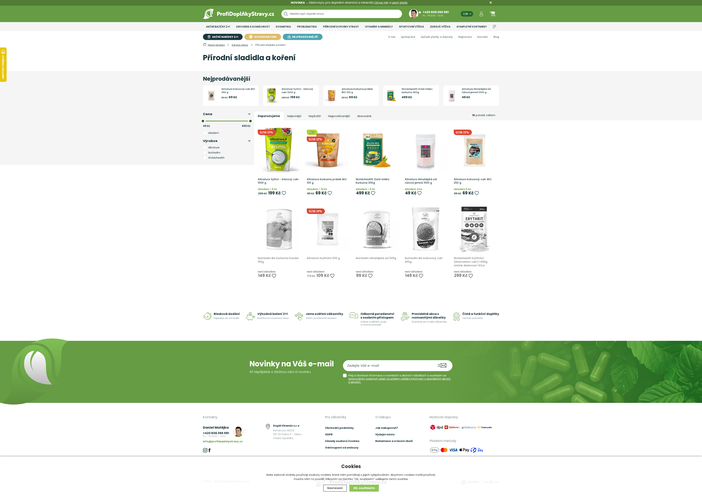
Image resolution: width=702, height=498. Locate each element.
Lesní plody (400, 3)
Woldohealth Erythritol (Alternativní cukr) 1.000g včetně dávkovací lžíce (470, 261)
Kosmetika (283, 26)
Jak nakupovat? (386, 428)
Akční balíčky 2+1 (218, 26)
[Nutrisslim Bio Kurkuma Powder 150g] (278, 229)
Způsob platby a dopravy (437, 37)
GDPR (329, 434)
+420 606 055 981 (436, 12)
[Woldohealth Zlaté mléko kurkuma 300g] (376, 150)
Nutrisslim (214, 152)
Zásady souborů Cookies (342, 441)
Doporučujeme (269, 116)
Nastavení (335, 488)
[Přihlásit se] (481, 13)
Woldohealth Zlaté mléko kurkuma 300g (417, 90)
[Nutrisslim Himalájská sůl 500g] (376, 229)
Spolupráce (408, 37)
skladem (213, 133)
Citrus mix (381, 3)
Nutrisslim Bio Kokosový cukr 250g (424, 260)
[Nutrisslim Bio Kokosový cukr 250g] (425, 229)
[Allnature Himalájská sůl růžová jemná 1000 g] (425, 150)
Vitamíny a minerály (379, 26)
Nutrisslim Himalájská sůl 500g (376, 258)
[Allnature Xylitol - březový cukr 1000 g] (278, 150)
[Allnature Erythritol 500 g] (327, 229)
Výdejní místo (385, 434)
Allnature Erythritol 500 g (323, 258)
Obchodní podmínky (339, 428)
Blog (496, 37)
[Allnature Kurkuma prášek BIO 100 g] (327, 150)
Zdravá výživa (440, 26)
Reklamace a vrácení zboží (394, 441)
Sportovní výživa (411, 26)
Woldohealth (216, 157)
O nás (391, 37)
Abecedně (364, 116)
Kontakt (482, 37)
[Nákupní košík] (492, 13)
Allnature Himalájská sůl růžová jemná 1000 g (476, 90)
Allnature (214, 147)
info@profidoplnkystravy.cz (223, 441)
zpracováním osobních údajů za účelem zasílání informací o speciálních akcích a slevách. (399, 380)
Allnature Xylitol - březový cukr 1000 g (297, 90)
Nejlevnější (294, 116)
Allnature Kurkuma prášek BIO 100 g (357, 90)
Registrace (465, 37)
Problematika (307, 26)
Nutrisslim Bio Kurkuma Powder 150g (278, 260)
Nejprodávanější (339, 116)
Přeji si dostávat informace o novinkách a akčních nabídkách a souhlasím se (399, 379)
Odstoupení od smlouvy (341, 447)
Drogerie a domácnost (253, 26)
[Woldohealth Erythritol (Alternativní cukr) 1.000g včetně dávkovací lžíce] (474, 229)
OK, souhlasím (364, 488)
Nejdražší (315, 116)
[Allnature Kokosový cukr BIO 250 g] (474, 150)
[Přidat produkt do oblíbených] (284, 193)
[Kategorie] (494, 26)
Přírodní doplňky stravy (341, 26)
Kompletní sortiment (472, 26)
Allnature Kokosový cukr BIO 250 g (238, 90)
